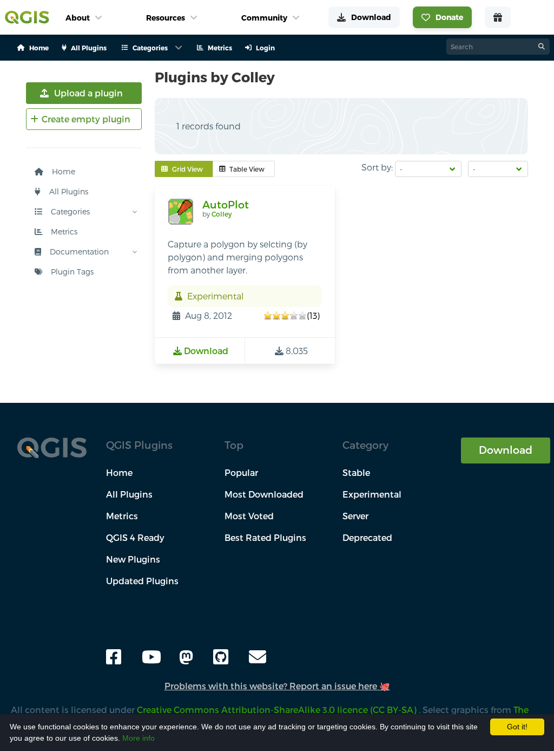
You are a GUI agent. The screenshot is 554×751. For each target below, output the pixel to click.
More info (138, 738)
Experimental (371, 494)
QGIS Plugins (139, 445)
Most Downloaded (264, 494)
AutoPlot (225, 204)
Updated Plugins (142, 581)
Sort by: (377, 167)
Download (505, 449)
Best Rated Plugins (265, 537)
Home (62, 171)
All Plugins (67, 191)
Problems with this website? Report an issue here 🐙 (277, 686)
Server (355, 516)
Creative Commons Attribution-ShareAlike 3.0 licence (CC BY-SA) (278, 709)
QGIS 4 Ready (135, 537)
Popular (241, 472)
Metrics (63, 231)
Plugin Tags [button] (71, 271)
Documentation (78, 251)
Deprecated (367, 537)
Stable (356, 472)
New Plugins (133, 559)
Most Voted (249, 516)
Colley (222, 214)
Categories (69, 211)
